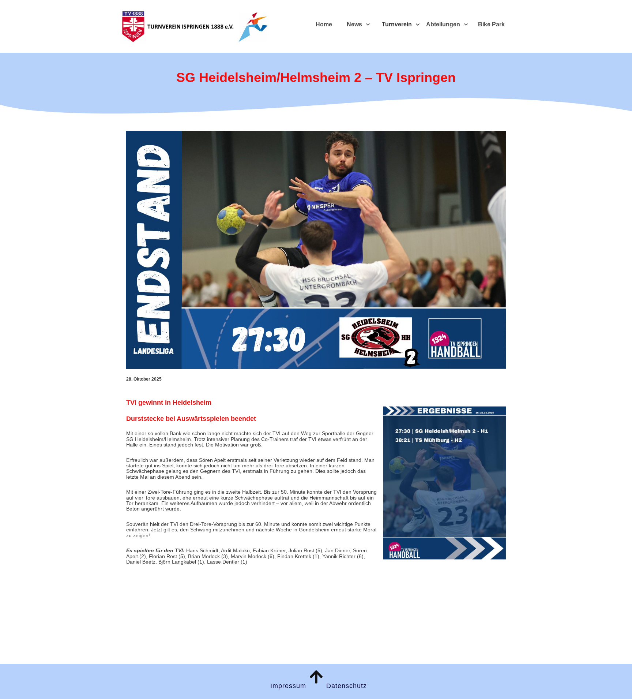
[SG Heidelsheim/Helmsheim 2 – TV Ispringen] (316, 250)
